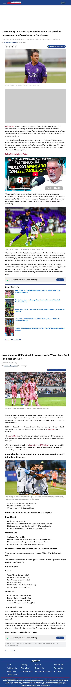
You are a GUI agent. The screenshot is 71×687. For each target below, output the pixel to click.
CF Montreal (44, 445)
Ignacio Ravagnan (10, 366)
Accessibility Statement (43, 671)
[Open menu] (4, 3)
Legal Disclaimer (26, 671)
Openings (24, 665)
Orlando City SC (16, 340)
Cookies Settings (12, 674)
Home (7, 340)
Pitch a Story (25, 668)
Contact (38, 665)
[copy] (16, 46)
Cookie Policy (11, 671)
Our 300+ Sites (59, 665)
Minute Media (11, 679)
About (9, 665)
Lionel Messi (13, 436)
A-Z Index (57, 671)
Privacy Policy (40, 668)
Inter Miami (52, 429)
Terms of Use (58, 668)
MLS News (14, 651)
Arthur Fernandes (10, 42)
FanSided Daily (12, 668)
